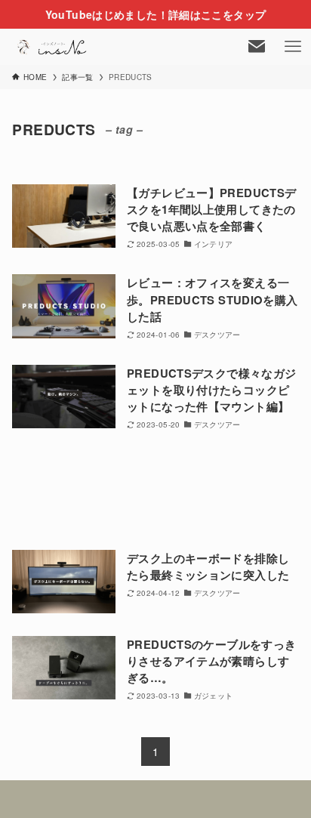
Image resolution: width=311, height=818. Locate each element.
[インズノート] (53, 47)
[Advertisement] (155, 491)
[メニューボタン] (293, 47)
